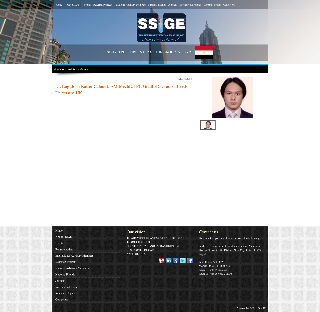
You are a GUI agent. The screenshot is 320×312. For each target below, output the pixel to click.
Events (87, 4)
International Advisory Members (72, 69)
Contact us (61, 299)
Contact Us (229, 4)
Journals (172, 4)
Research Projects (102, 4)
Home (59, 4)
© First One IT (258, 308)
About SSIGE (72, 4)
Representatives (64, 249)
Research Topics (212, 4)
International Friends (190, 4)
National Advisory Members (131, 4)
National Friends (157, 4)
